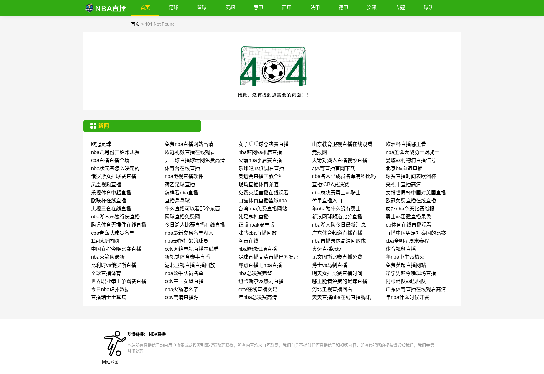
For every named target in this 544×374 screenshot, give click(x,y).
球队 (428, 7)
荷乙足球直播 (180, 184)
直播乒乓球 (177, 200)
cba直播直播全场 (110, 160)
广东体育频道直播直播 (337, 233)
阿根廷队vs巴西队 (406, 281)
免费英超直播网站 (406, 265)
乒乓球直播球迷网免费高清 (195, 160)
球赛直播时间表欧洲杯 (411, 176)
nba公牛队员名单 (184, 273)
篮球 (202, 7)
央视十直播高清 (403, 184)
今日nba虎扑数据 (110, 289)
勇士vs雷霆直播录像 (408, 216)
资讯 (372, 7)
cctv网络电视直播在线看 (192, 249)
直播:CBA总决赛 (330, 184)
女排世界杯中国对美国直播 (416, 192)
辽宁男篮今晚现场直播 (411, 273)
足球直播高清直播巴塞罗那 (268, 257)
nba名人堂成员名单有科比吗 (344, 176)
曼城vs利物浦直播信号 (411, 160)
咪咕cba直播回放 (257, 233)
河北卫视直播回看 (332, 289)
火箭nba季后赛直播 (260, 160)
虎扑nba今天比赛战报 (410, 208)
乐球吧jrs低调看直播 (261, 168)
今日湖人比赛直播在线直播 (195, 224)
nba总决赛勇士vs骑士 (336, 192)
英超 (230, 7)
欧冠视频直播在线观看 (190, 152)
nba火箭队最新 (108, 257)
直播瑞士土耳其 (108, 297)
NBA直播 (157, 334)
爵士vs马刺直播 (329, 265)
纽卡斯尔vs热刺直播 (261, 281)
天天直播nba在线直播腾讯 (341, 297)
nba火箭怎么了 (181, 289)
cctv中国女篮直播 (184, 281)
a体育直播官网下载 (333, 168)
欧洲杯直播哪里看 (406, 144)
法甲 (315, 7)
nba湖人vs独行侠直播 (115, 216)
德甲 (343, 7)
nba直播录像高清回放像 (339, 241)
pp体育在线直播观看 (409, 224)
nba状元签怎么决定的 (115, 168)
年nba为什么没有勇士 (336, 208)
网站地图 (110, 362)
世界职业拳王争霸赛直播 (118, 281)
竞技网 (319, 152)
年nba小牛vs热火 (405, 257)
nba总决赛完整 (255, 273)
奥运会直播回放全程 (261, 176)
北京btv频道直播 (404, 168)
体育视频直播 (401, 249)
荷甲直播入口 (327, 200)
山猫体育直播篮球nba (262, 200)
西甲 (287, 7)
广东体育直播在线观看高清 (416, 289)
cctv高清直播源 (182, 297)
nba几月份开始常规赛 (115, 152)
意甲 (258, 7)
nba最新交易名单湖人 (189, 233)
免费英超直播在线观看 (263, 192)
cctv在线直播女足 (257, 289)
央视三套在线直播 (111, 208)
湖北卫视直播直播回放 (190, 265)
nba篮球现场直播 (257, 249)
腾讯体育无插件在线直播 (118, 224)
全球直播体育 (106, 273)
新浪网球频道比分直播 (337, 216)
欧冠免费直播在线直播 (411, 200)
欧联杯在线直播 (108, 200)
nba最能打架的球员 (186, 241)
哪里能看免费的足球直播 (339, 281)
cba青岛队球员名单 (112, 233)
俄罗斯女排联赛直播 (113, 176)
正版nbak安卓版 (256, 224)
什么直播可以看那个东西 (192, 208)
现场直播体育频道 (258, 184)
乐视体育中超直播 (111, 192)
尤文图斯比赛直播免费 (337, 257)
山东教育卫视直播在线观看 (342, 144)
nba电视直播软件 (184, 176)
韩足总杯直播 (253, 216)
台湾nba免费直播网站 (262, 208)
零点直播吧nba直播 (260, 265)
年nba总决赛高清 (257, 297)
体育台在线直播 (182, 168)
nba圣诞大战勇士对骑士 (412, 152)
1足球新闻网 (105, 241)
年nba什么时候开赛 (407, 297)
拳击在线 (248, 241)
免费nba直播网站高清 (189, 144)
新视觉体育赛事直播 (187, 257)
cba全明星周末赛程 (407, 241)
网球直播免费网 (182, 216)
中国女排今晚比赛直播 (116, 249)
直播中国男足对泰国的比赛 (416, 233)
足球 (173, 7)
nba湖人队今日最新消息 (339, 224)
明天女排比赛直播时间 (337, 273)
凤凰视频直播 (106, 184)
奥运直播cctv (326, 249)
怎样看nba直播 (181, 192)
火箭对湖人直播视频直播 (339, 160)
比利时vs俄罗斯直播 (113, 265)
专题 (400, 7)
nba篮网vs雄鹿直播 (260, 152)
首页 (145, 7)
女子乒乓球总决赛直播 (263, 144)
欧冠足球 (101, 144)
